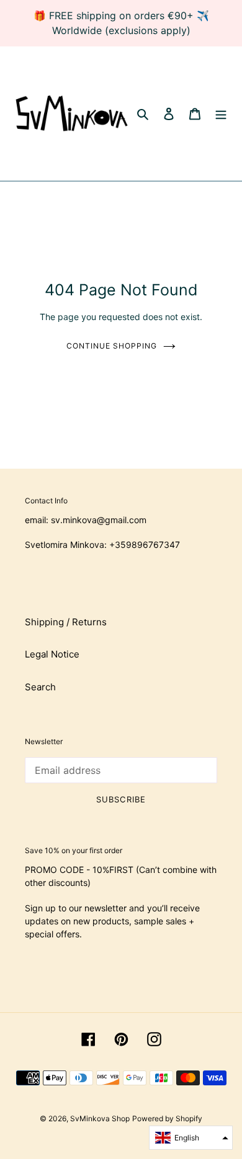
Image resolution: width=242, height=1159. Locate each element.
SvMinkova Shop (100, 1118)
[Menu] (221, 113)
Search (40, 687)
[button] (191, 1138)
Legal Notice (52, 654)
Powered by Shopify (167, 1118)
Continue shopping (111, 345)
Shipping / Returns (66, 622)
